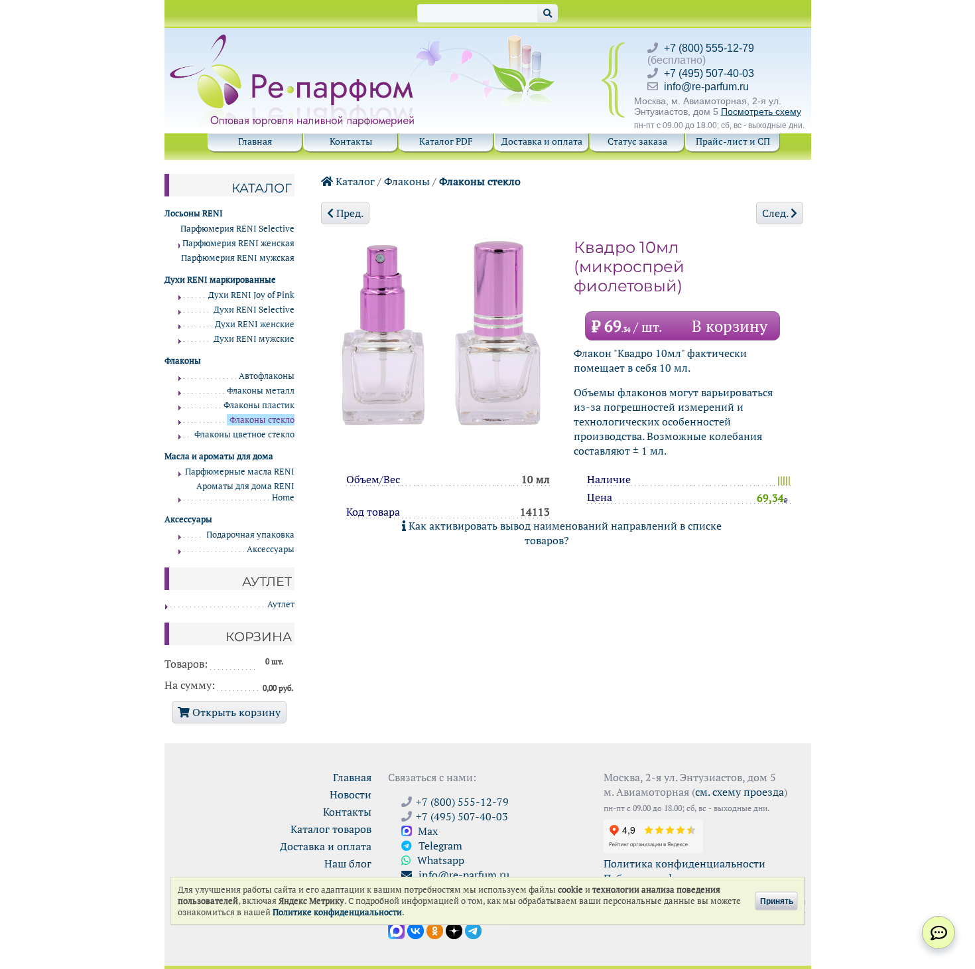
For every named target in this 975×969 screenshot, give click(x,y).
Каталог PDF (446, 141)
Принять (776, 900)
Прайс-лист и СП (733, 141)
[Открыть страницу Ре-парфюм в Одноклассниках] (434, 930)
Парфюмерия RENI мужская (237, 257)
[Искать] (547, 13)
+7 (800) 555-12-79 (709, 48)
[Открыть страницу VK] (415, 930)
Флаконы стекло (480, 181)
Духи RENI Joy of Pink (251, 295)
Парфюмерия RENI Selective (237, 228)
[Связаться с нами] (938, 932)
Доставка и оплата (541, 141)
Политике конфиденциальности (337, 912)
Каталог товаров (331, 829)
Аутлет (280, 604)
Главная (255, 141)
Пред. (348, 213)
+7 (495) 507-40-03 (709, 73)
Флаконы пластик (259, 405)
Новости (350, 794)
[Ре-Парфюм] (293, 42)
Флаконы (407, 181)
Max (426, 831)
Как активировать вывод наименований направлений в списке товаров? (564, 533)
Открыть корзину (235, 712)
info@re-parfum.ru (706, 86)
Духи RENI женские (254, 324)
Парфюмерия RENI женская (238, 243)
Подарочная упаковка (250, 534)
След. (776, 213)
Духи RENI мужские (254, 338)
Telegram (439, 845)
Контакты (351, 141)
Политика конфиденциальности (684, 863)
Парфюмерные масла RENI (239, 471)
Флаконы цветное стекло (244, 434)
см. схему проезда (739, 791)
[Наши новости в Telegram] (473, 930)
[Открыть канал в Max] (396, 930)
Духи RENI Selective (254, 309)
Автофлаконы (266, 376)
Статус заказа (637, 141)
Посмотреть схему (761, 111)
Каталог (354, 181)
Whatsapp (439, 860)
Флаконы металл (260, 390)
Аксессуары (270, 549)
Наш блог (347, 863)
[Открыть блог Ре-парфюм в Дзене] (454, 930)
